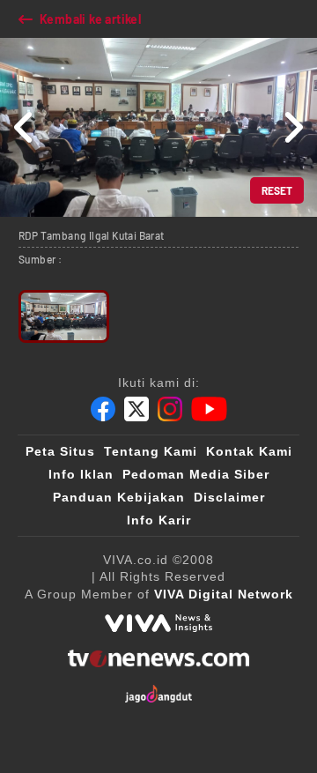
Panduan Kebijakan (119, 497)
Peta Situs (60, 451)
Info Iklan (81, 474)
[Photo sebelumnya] (24, 127)
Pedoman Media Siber (195, 474)
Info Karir (159, 520)
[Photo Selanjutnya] (293, 127)
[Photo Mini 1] (63, 316)
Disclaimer (229, 497)
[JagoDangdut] (159, 693)
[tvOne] (158, 658)
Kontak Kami (249, 451)
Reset (277, 190)
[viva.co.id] (158, 623)
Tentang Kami (150, 451)
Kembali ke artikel (90, 18)
